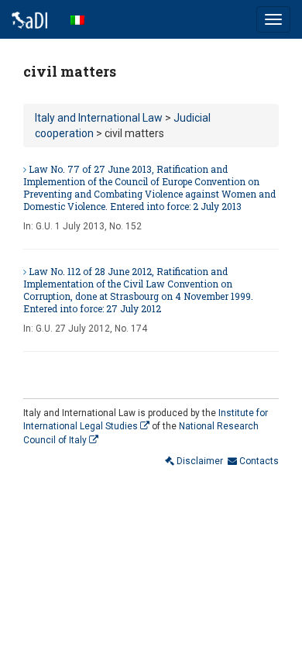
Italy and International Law (99, 118)
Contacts (258, 461)
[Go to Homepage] (29, 19)
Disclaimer (198, 461)
